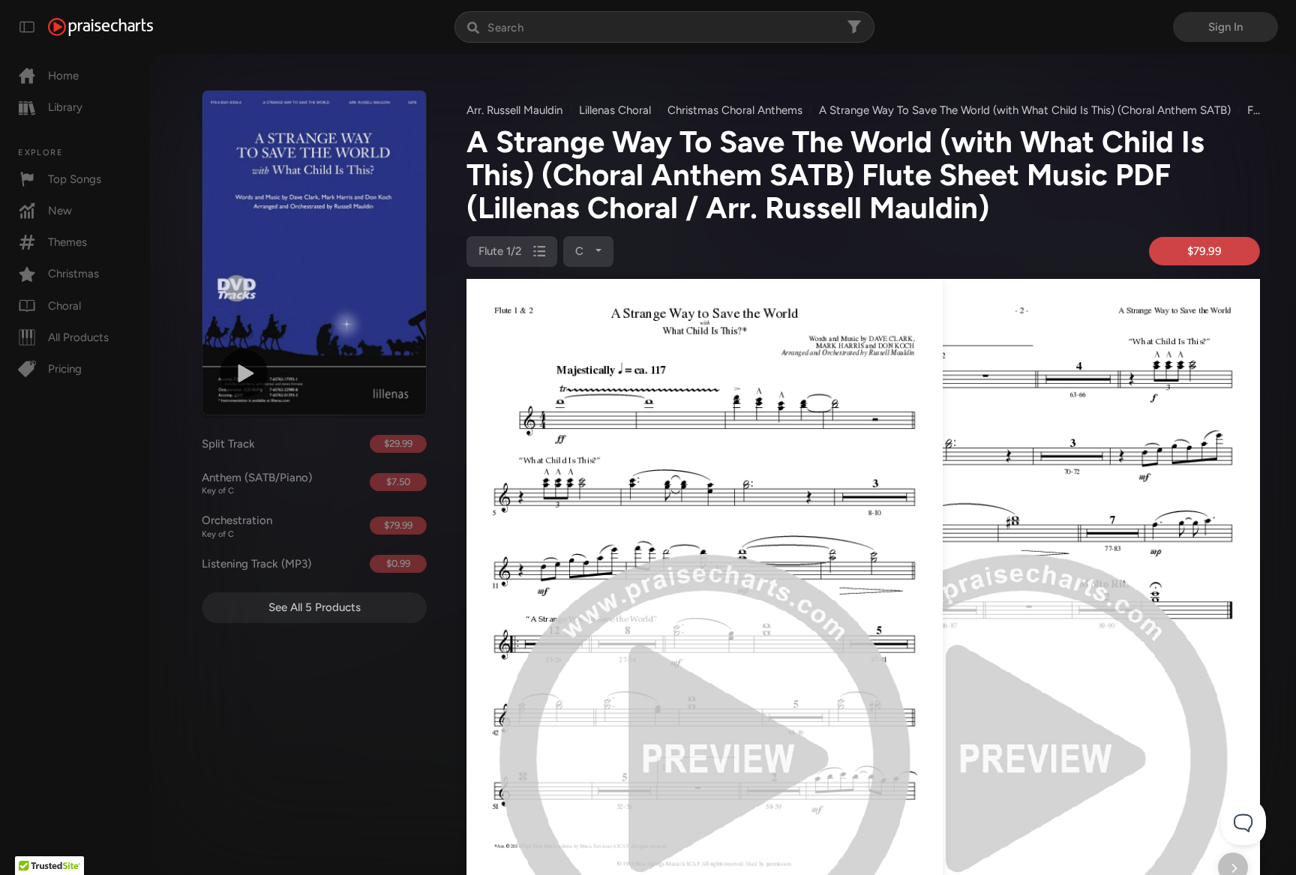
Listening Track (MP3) (256, 564)
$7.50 (398, 481)
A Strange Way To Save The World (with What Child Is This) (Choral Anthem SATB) (1025, 110)
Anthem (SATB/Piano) (257, 483)
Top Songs (74, 179)
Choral (64, 306)
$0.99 (398, 563)
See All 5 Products (314, 607)
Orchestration (237, 526)
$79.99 (398, 525)
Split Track (228, 444)
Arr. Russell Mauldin (514, 110)
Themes (67, 242)
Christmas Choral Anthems (735, 110)
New (60, 210)
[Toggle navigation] (27, 27)
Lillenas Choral (615, 110)
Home (63, 75)
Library (65, 107)
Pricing (65, 369)
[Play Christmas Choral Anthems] (244, 373)
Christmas (73, 273)
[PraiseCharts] (100, 27)
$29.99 (398, 443)
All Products (78, 337)
